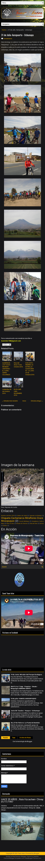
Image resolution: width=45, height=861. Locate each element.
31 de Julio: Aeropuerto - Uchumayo (17, 34)
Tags (13, 737)
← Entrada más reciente (10, 401)
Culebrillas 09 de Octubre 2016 (6, 391)
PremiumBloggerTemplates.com (14, 858)
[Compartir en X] (8, 344)
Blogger (29, 741)
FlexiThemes (16, 856)
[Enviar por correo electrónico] (3, 344)
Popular (5, 737)
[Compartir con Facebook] (10, 344)
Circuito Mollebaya (24, 521)
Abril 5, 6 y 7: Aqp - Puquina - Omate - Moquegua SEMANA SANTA (24, 687)
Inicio (24, 401)
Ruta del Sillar (34, 523)
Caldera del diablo (22, 515)
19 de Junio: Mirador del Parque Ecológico (26, 674)
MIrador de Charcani (22, 523)
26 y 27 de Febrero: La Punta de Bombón (25, 723)
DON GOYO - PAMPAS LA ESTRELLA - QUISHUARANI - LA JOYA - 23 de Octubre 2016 (29, 368)
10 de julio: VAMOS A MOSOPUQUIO (23, 698)
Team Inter (21, 853)
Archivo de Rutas (25, 737)
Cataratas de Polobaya (35, 515)
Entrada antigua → (37, 401)
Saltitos (5, 525)
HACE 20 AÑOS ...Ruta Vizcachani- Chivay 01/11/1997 (22, 800)
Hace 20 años (10, 523)
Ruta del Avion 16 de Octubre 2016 (18, 365)
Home (4, 30)
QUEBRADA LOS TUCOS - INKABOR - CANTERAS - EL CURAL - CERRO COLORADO (6, 368)
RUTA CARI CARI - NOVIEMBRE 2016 (18, 392)
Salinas (42, 523)
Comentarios (7, 38)
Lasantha (36, 856)
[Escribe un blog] (5, 344)
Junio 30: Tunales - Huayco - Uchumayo (25, 711)
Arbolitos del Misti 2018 (7, 515)
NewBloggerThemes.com (33, 858)
